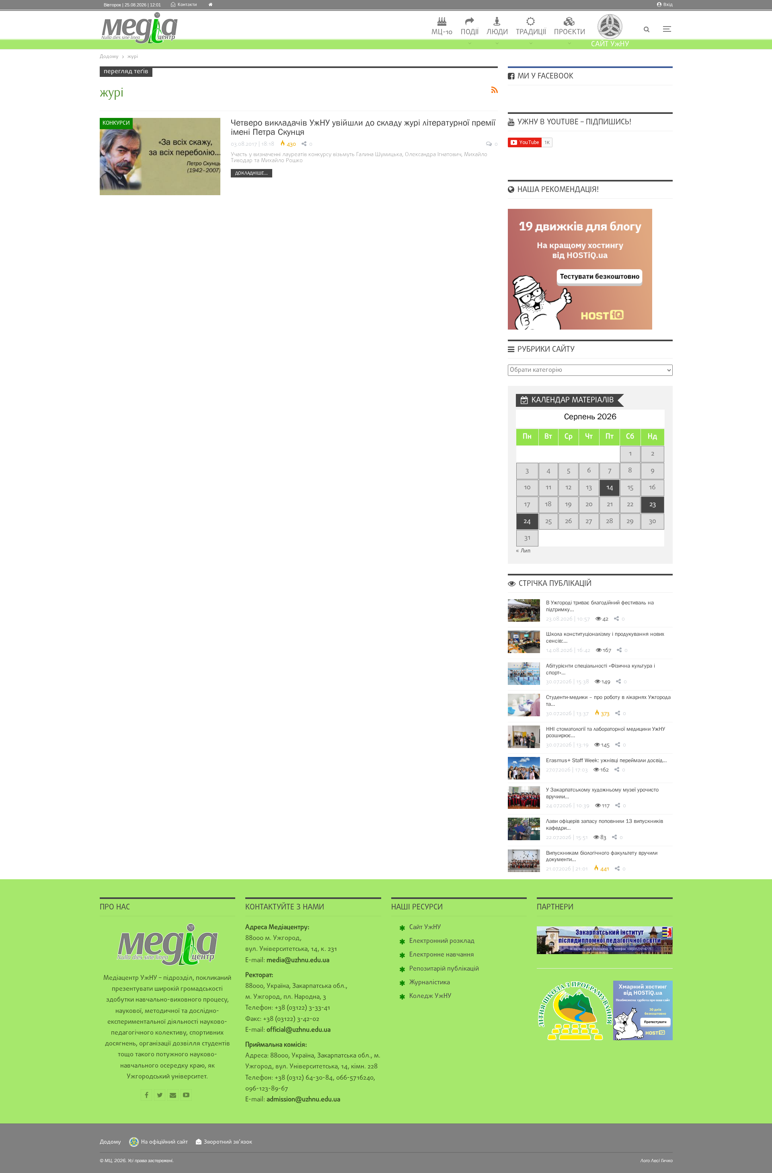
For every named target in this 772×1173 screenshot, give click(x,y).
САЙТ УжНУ (610, 44)
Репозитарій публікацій (444, 969)
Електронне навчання (441, 955)
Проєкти (569, 32)
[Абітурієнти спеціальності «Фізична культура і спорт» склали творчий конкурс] (524, 673)
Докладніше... (251, 173)
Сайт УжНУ (425, 927)
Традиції (531, 32)
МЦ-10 (442, 32)
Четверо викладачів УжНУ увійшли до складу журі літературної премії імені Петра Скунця (363, 127)
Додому (110, 1142)
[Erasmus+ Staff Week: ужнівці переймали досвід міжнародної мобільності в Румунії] (524, 768)
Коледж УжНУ (430, 996)
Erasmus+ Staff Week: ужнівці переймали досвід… (606, 760)
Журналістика (429, 982)
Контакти (187, 5)
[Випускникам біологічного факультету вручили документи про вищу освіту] (524, 860)
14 (609, 487)
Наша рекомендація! (557, 190)
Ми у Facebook (544, 76)
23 (652, 504)
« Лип (523, 551)
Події (469, 32)
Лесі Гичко (662, 1160)
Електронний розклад (441, 941)
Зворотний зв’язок (228, 1142)
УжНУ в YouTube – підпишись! (573, 122)
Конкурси (116, 123)
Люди (497, 32)
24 (527, 521)
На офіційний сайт (164, 1142)
